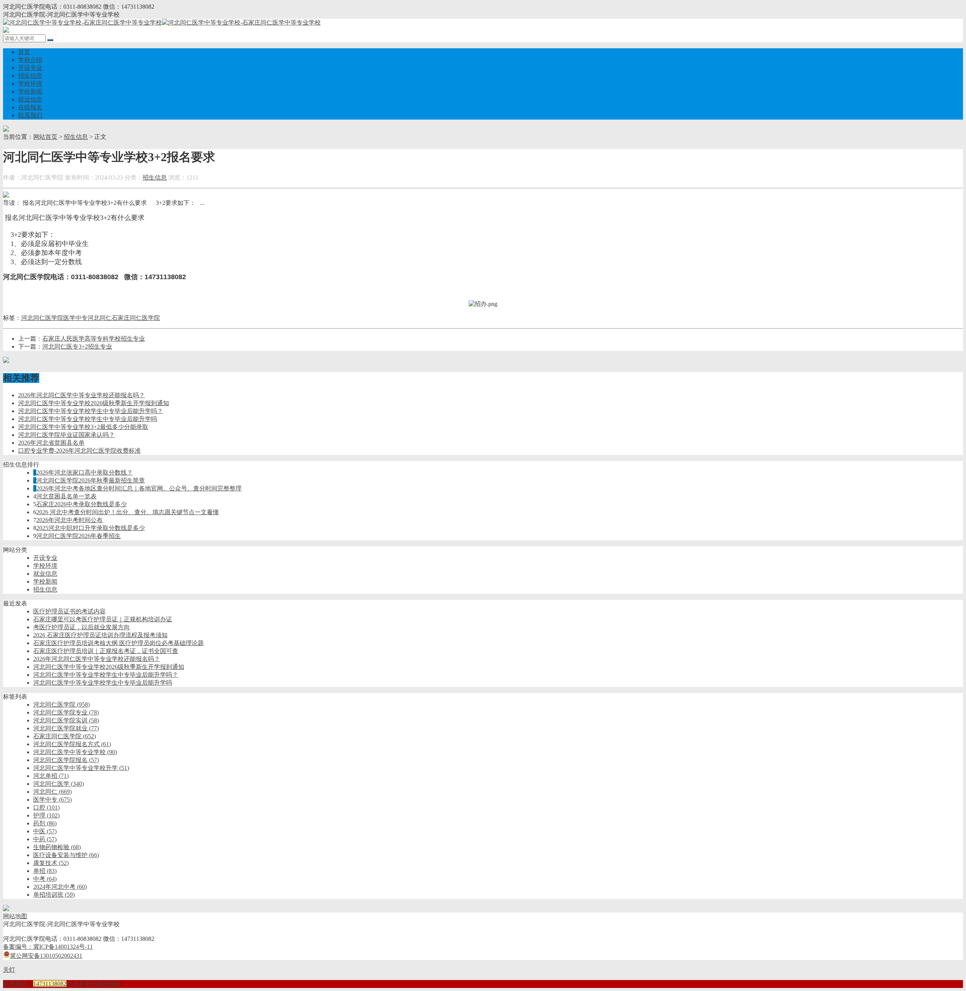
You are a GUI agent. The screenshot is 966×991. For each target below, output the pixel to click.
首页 (24, 52)
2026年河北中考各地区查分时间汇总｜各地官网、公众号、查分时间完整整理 (139, 488)
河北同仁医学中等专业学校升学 (81, 768)
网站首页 (45, 137)
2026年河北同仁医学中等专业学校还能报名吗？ (81, 395)
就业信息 (30, 99)
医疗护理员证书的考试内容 (69, 611)
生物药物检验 (57, 847)
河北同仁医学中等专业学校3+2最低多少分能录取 (83, 427)
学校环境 (30, 83)
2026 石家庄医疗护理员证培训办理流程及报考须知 (100, 635)
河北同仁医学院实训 (66, 720)
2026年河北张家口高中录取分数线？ (84, 472)
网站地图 (15, 916)
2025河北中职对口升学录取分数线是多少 (90, 528)
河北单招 (51, 776)
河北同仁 (100, 318)
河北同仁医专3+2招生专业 (77, 346)
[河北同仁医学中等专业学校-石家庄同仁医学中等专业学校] (162, 22)
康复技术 (51, 863)
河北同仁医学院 (42, 318)
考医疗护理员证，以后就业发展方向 (81, 627)
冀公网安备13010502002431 (46, 956)
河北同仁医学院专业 (66, 712)
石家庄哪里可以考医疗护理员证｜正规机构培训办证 (102, 619)
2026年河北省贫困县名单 (51, 442)
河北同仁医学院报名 (66, 760)
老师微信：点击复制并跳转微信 (62, 983)
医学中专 (75, 318)
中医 (45, 831)
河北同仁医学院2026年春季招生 (78, 536)
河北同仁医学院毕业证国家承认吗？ (66, 435)
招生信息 (30, 75)
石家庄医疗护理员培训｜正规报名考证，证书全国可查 (105, 651)
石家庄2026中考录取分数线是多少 (81, 504)
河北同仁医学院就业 (66, 728)
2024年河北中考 (60, 886)
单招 (45, 871)
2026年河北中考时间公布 (69, 520)
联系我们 (30, 115)
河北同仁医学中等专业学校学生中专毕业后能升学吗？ (90, 411)
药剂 (45, 823)
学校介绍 (30, 60)
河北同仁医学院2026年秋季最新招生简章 (90, 480)
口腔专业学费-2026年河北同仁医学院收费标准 (79, 450)
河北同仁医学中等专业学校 (75, 752)
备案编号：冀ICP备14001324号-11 (48, 946)
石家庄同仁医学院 (136, 318)
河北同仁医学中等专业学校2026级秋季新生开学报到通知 (93, 403)
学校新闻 (30, 91)
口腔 (46, 807)
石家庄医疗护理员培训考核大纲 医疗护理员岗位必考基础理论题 (118, 643)
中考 (45, 879)
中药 (45, 839)
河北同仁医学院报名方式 (72, 744)
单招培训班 (54, 894)
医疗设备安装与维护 (66, 855)
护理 (46, 815)
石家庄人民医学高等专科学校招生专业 (93, 338)
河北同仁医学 (58, 784)
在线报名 (30, 107)
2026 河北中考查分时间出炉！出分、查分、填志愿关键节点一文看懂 (127, 512)
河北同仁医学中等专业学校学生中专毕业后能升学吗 (87, 419)
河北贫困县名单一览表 (66, 496)
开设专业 (30, 68)
